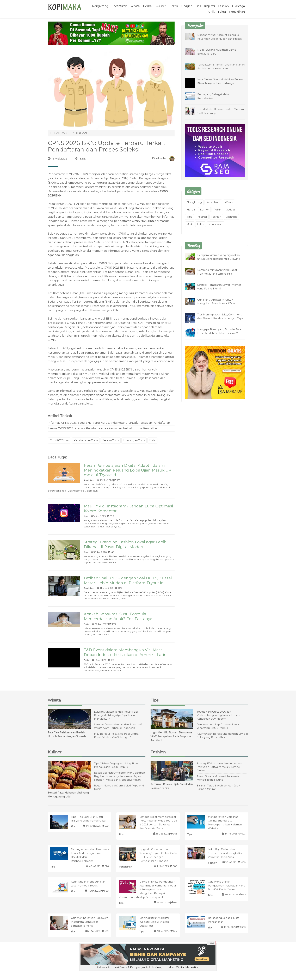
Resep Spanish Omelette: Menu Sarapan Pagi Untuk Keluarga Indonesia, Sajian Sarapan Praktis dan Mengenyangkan (119, 776)
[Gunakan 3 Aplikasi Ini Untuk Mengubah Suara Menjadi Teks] (192, 301)
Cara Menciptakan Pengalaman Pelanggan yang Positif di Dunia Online (226, 885)
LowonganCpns (134, 440)
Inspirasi (209, 6)
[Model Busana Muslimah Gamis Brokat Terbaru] (192, 51)
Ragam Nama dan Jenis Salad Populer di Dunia (119, 787)
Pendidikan (237, 11)
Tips (198, 6)
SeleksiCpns (110, 440)
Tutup (211, 943)
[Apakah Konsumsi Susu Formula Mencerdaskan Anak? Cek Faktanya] (64, 619)
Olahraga (238, 6)
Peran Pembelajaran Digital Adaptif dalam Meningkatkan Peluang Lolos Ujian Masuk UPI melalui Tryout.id (128, 470)
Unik (211, 11)
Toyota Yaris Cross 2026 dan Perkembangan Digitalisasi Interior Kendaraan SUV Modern (218, 715)
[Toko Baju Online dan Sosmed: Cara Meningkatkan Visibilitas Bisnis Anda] (199, 853)
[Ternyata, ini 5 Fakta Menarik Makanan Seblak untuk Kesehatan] (192, 66)
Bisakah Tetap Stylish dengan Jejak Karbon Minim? (218, 787)
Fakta (222, 11)
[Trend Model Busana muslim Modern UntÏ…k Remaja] (192, 110)
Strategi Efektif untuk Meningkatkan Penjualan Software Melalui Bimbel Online (219, 767)
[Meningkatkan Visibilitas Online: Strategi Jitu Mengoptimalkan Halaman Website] (199, 821)
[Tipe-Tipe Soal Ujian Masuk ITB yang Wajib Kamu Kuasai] (62, 823)
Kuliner (161, 6)
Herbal (147, 6)
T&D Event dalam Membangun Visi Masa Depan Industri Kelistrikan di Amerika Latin (125, 652)
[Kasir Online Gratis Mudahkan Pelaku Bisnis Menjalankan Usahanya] (192, 85)
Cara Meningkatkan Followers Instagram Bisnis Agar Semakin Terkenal (89, 921)
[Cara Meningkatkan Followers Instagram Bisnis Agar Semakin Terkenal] (62, 924)
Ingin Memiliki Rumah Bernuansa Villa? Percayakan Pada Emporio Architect (171, 736)
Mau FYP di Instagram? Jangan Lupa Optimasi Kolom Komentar (128, 508)
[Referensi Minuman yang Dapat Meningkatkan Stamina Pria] (192, 271)
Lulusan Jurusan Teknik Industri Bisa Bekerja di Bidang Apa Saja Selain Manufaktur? (116, 715)
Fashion (223, 6)
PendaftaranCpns (86, 440)
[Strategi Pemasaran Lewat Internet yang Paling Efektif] (192, 286)
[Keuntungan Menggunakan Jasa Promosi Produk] (62, 885)
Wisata (135, 6)
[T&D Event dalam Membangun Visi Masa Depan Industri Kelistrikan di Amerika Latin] (64, 663)
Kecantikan (119, 6)
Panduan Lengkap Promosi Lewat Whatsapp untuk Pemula (218, 726)
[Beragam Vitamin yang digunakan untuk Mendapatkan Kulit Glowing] (192, 256)
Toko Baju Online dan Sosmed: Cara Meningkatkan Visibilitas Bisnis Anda (226, 853)
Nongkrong (100, 6)
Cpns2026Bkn (59, 440)
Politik (173, 6)
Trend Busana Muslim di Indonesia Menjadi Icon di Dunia (218, 778)
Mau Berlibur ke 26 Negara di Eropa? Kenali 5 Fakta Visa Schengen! (116, 735)
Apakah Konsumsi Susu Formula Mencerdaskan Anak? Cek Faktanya (118, 616)
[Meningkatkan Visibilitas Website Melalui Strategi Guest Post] (131, 923)
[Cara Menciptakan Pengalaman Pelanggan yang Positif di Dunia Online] (199, 886)
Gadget (186, 6)
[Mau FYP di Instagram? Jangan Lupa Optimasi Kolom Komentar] (64, 512)
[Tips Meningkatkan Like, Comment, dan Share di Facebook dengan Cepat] (192, 318)
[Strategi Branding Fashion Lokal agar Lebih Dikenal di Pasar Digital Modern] (64, 552)
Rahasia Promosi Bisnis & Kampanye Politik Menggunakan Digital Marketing (148, 967)
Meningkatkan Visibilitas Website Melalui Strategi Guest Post (154, 921)
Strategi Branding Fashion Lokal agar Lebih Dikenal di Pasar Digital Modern (125, 544)
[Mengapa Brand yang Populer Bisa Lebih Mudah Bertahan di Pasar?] (192, 332)
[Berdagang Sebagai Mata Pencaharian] (192, 95)
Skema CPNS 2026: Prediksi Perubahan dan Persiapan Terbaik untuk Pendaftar (102, 428)
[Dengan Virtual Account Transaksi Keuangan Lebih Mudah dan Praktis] (192, 36)
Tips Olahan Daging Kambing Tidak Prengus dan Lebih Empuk (116, 765)
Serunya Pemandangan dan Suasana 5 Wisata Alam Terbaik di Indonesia (118, 726)
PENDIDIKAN (78, 133)
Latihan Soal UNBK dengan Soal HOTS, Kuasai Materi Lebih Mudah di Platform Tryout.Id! (128, 580)
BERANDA (57, 133)
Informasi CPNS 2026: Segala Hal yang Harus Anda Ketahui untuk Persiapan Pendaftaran (109, 422)
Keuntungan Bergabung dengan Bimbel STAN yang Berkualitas (222, 735)
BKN (152, 440)
